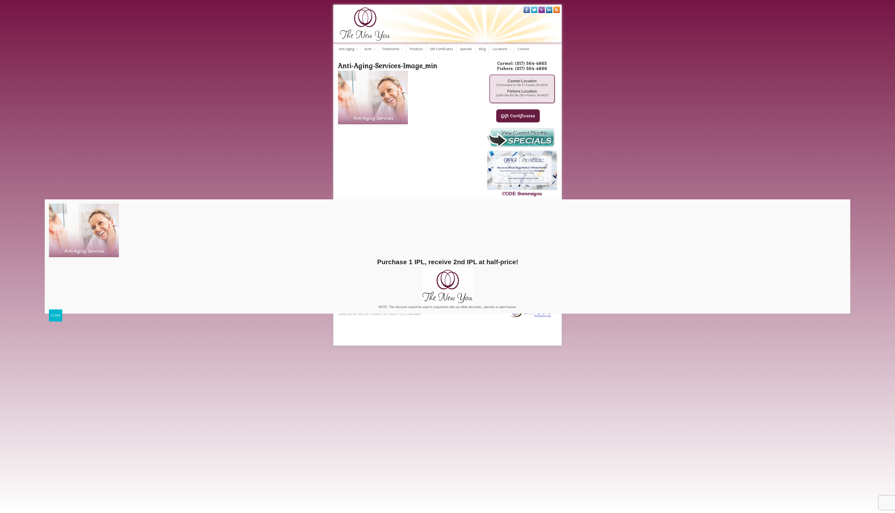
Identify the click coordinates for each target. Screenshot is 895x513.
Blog (482, 49)
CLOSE (55, 315)
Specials (466, 49)
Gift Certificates (441, 49)
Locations (499, 49)
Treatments (390, 49)
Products (416, 49)
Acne (368, 49)
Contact (523, 49)
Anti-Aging (346, 49)
